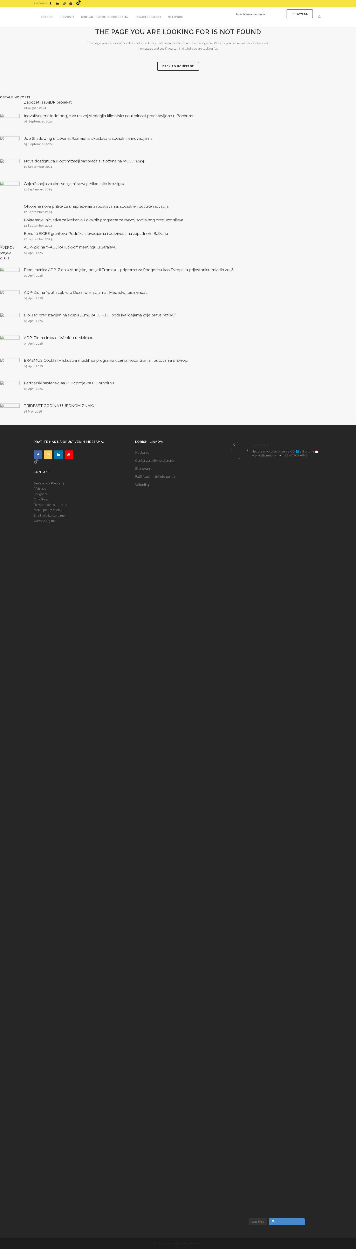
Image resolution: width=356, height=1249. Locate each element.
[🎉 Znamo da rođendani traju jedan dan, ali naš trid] (307, 1051)
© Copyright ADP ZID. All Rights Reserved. (178, 1243)
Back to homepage (178, 66)
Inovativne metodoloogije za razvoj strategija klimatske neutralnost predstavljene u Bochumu (109, 115)
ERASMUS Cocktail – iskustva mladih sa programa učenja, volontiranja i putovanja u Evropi (106, 360)
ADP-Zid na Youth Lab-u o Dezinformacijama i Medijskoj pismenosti (86, 292)
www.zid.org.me (44, 520)
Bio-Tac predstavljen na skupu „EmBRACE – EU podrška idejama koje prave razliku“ (100, 315)
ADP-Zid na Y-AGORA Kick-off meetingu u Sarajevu (70, 247)
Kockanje (142, 453)
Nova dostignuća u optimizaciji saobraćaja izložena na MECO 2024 (84, 161)
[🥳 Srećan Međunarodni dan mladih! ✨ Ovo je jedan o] (245, 546)
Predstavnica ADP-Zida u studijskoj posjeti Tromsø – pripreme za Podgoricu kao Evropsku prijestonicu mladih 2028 (129, 269)
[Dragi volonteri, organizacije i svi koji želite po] (307, 720)
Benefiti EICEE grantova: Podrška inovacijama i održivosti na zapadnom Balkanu (96, 233)
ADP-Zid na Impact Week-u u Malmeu (59, 337)
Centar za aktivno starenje (154, 461)
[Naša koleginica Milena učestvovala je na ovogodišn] (276, 1097)
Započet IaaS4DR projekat (48, 102)
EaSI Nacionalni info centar (155, 477)
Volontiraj (142, 485)
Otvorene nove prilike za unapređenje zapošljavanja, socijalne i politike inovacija (96, 206)
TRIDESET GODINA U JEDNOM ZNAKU (60, 405)
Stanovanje (143, 469)
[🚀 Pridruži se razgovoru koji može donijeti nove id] (276, 516)
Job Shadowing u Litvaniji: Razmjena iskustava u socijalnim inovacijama (88, 138)
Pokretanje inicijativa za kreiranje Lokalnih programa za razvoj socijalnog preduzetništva (103, 220)
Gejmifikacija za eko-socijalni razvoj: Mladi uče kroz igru (74, 183)
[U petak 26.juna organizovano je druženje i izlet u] (245, 1097)
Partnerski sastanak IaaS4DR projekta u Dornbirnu (69, 383)
